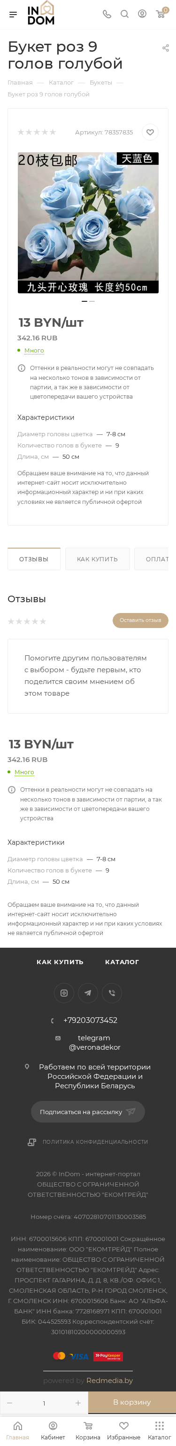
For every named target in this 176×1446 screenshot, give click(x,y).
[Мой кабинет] (142, 14)
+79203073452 (90, 1020)
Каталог (122, 962)
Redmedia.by (109, 1380)
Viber (112, 993)
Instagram (64, 993)
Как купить (97, 559)
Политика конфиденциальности (96, 1142)
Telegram (88, 993)
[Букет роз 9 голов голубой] (88, 222)
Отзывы (34, 559)
